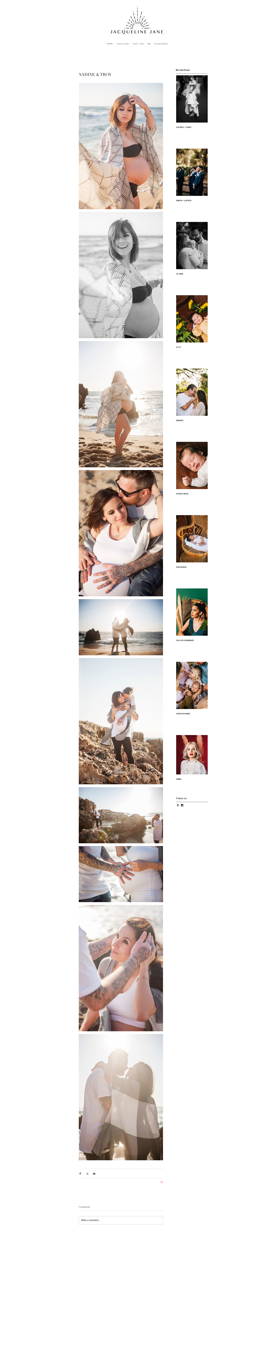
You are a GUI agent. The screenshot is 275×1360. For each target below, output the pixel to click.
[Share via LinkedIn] (94, 1173)
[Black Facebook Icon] (177, 805)
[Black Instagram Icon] (182, 805)
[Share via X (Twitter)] (87, 1173)
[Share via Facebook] (80, 1173)
